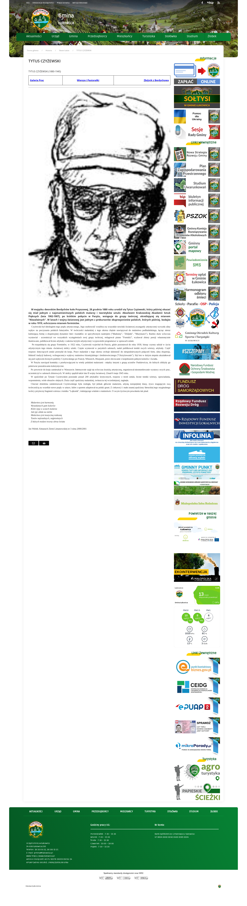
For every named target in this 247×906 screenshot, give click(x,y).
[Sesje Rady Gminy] (197, 138)
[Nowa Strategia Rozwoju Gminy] (197, 160)
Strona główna (32, 50)
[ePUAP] (197, 715)
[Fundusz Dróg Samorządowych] (197, 393)
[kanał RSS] (218, 3)
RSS (28, 3)
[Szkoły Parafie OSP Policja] (197, 328)
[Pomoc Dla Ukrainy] (197, 123)
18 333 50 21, (41, 849)
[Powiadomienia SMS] (197, 269)
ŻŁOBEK (214, 811)
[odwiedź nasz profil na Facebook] (202, 3)
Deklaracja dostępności (43, 3)
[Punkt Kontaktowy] (197, 675)
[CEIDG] (197, 695)
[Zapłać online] (197, 83)
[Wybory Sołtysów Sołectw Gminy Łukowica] (197, 107)
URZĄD (57, 811)
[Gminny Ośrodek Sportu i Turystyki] (197, 342)
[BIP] (197, 207)
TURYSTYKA (150, 811)
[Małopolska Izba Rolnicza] (197, 509)
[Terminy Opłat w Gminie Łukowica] (197, 284)
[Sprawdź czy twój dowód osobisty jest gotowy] (197, 735)
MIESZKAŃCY (126, 811)
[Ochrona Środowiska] (197, 222)
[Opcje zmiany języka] (219, 19)
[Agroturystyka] (197, 780)
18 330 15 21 (52, 849)
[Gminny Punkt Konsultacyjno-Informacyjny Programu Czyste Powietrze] (197, 478)
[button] (203, 19)
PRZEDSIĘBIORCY (100, 811)
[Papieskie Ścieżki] (197, 799)
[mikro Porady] (197, 755)
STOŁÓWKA (172, 811)
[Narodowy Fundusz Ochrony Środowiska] (197, 376)
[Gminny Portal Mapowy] (197, 253)
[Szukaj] (211, 19)
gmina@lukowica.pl (43, 853)
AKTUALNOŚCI (36, 811)
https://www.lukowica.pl (43, 856)
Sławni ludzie (64, 50)
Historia (49, 50)
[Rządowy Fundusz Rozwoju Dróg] (197, 411)
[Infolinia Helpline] (197, 444)
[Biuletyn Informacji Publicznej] (210, 3)
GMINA (76, 811)
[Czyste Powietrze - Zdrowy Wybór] (197, 462)
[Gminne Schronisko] (197, 494)
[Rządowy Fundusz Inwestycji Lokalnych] (197, 428)
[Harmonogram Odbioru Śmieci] (197, 300)
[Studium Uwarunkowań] (197, 191)
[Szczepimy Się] (197, 359)
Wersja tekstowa (79, 3)
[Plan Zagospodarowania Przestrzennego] (197, 176)
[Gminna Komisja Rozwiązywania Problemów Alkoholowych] (197, 238)
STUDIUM (194, 811)
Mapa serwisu (63, 3)
